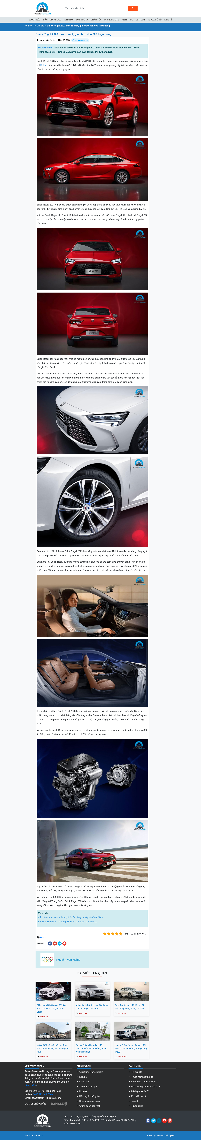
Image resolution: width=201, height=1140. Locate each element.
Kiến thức (127, 19)
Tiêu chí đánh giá (88, 1086)
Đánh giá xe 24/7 (52, 19)
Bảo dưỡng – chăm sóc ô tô (145, 1086)
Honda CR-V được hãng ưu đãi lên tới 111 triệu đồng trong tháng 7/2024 (131, 1048)
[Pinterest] (170, 1120)
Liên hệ (168, 19)
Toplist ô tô (155, 19)
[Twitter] (153, 1120)
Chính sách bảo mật (89, 1106)
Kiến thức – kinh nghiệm (143, 1081)
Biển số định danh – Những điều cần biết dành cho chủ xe (67, 921)
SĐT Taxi (140, 19)
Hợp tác (83, 1091)
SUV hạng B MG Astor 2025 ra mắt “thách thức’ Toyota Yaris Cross (51, 1008)
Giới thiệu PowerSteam (91, 1072)
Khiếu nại (84, 1081)
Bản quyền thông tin (89, 1096)
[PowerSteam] (42, 8)
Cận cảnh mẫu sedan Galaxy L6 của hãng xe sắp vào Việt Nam (70, 917)
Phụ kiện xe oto (139, 1096)
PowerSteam (45, 47)
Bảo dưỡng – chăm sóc (89, 19)
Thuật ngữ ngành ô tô (142, 1077)
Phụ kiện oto (111, 19)
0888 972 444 (40, 1094)
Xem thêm (30, 1085)
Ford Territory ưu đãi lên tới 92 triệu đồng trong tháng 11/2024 (129, 1007)
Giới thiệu (34, 19)
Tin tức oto (38, 25)
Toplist (134, 1101)
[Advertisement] (16, 73)
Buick (43, 65)
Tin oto (68, 19)
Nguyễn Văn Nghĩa (47, 40)
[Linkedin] (159, 1120)
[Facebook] (148, 1120)
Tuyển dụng (137, 1106)
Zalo (50, 1094)
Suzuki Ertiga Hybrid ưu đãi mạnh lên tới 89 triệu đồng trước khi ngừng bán (91, 1048)
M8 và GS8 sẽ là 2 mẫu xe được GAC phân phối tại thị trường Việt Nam (53, 1048)
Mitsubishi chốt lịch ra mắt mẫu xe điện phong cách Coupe (92, 1007)
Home (28, 25)
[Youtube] (164, 1120)
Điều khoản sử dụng (89, 1101)
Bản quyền (170, 1135)
